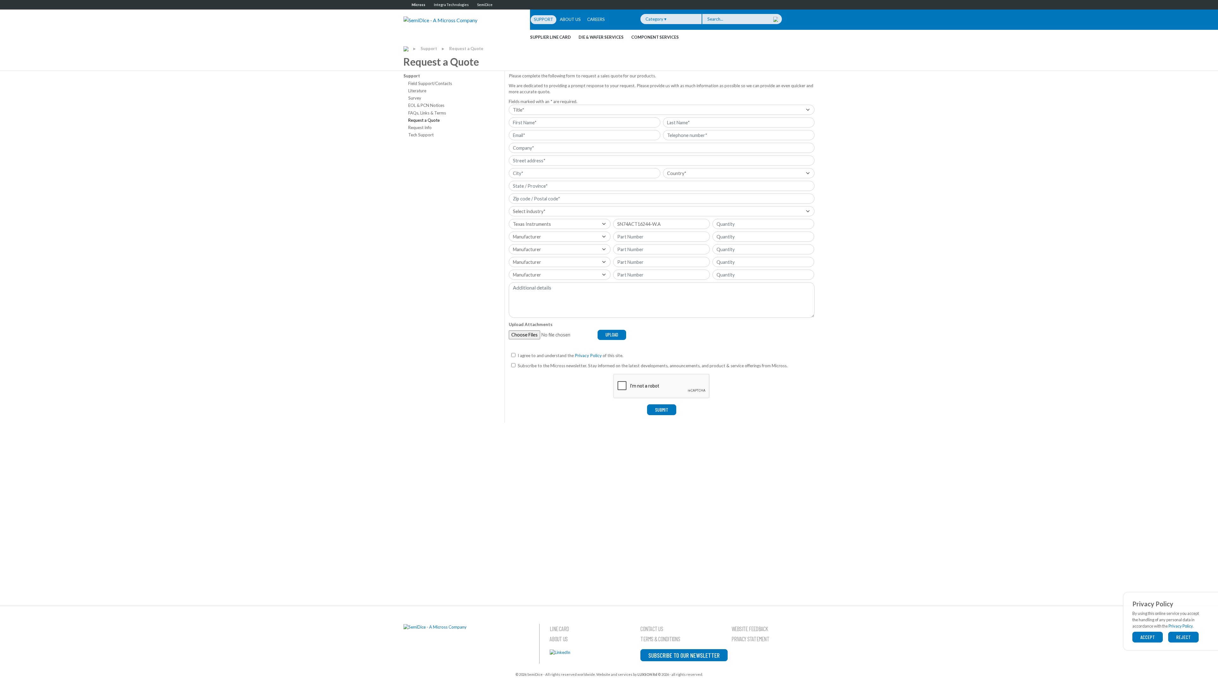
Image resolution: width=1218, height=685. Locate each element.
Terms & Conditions (660, 639)
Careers (596, 19)
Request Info (420, 127)
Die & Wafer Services (601, 37)
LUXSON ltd (647, 674)
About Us (570, 19)
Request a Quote (466, 48)
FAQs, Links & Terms (427, 112)
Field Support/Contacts (430, 83)
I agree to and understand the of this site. (570, 355)
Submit (661, 410)
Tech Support (421, 134)
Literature (417, 90)
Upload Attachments (531, 324)
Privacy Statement (750, 639)
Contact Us (651, 628)
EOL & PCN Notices (426, 105)
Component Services (655, 37)
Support (543, 19)
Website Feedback (749, 628)
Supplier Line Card (550, 37)
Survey (414, 98)
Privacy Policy (588, 355)
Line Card (559, 628)
